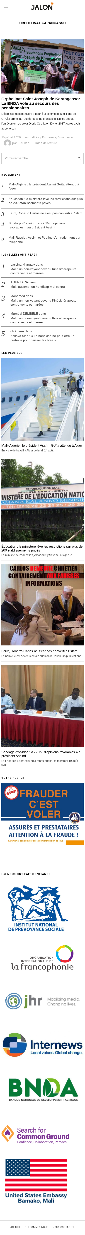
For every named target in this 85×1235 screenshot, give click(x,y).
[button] (78, 158)
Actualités (32, 137)
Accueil (15, 1227)
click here (17, 331)
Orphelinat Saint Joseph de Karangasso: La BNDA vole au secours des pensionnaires (40, 103)
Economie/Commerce (57, 137)
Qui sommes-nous (36, 1227)
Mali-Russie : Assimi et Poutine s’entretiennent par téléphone (44, 239)
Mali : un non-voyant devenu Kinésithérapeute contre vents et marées (43, 271)
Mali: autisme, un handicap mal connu (37, 286)
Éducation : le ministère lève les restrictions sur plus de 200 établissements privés (46, 201)
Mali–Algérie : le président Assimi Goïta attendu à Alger (44, 186)
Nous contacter (64, 1227)
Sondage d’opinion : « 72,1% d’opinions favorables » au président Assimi (37, 225)
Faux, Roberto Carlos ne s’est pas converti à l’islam (45, 213)
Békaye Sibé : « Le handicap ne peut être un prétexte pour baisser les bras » (42, 338)
